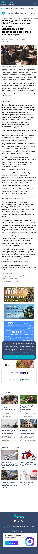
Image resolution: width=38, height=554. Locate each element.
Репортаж (5, 392)
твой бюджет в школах (9, 281)
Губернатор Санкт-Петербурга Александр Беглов (18, 276)
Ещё (34, 392)
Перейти (11, 543)
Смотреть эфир (12, 13)
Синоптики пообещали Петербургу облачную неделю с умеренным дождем (20, 8)
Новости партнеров (10, 448)
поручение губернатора (9, 279)
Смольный (5, 42)
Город (23, 39)
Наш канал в (15, 373)
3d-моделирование (8, 273)
